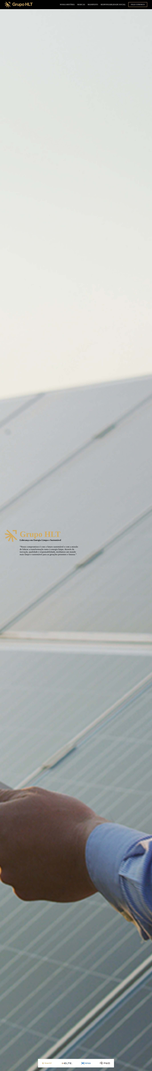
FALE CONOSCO (138, 4)
